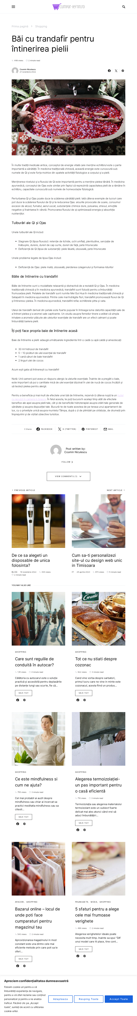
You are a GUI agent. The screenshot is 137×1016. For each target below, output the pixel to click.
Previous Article (24, 490)
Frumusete (81, 902)
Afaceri (19, 902)
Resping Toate (89, 999)
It (73, 572)
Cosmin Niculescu (28, 69)
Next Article (115, 490)
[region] (68, 996)
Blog (15, 572)
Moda (94, 902)
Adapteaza (60, 999)
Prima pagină (20, 26)
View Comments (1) (66, 476)
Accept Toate (119, 999)
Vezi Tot (24, 693)
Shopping (41, 26)
